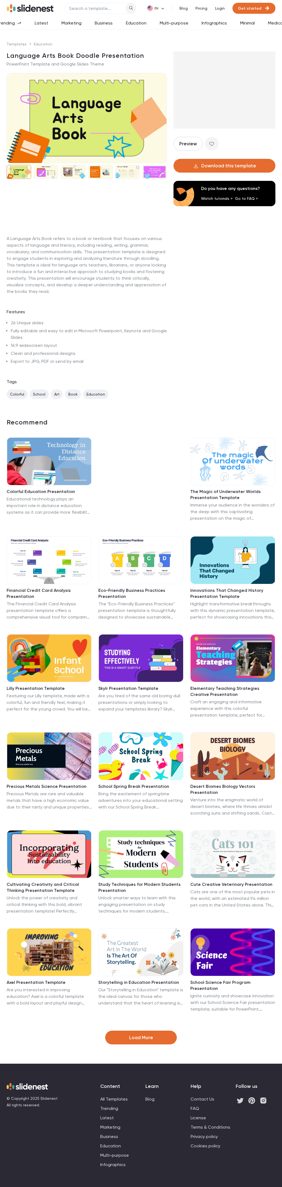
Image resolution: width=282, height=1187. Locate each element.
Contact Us (202, 1099)
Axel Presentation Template (36, 982)
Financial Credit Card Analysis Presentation (39, 593)
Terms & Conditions (210, 1127)
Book (73, 394)
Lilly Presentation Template (36, 688)
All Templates (114, 1099)
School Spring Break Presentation (133, 786)
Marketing (71, 23)
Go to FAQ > (246, 198)
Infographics (214, 23)
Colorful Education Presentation (41, 491)
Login (220, 8)
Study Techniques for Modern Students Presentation (139, 887)
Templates (17, 44)
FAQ (195, 1108)
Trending (109, 1108)
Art (56, 394)
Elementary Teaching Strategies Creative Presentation (224, 691)
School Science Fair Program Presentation (220, 985)
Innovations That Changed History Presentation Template (226, 593)
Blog (184, 8)
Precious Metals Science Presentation (46, 786)
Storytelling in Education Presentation (138, 982)
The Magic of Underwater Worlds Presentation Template (225, 494)
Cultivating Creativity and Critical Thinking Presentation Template (43, 887)
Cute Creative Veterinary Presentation (231, 884)
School (39, 394)
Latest (41, 23)
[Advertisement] (87, 235)
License (198, 1117)
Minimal (247, 23)
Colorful (17, 394)
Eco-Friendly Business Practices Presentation (131, 593)
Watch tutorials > (217, 198)
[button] (14, 118)
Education (136, 23)
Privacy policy (204, 1136)
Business (104, 23)
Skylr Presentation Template (128, 688)
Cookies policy (205, 1145)
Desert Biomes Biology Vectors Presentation (222, 789)
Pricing (201, 8)
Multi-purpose (174, 23)
